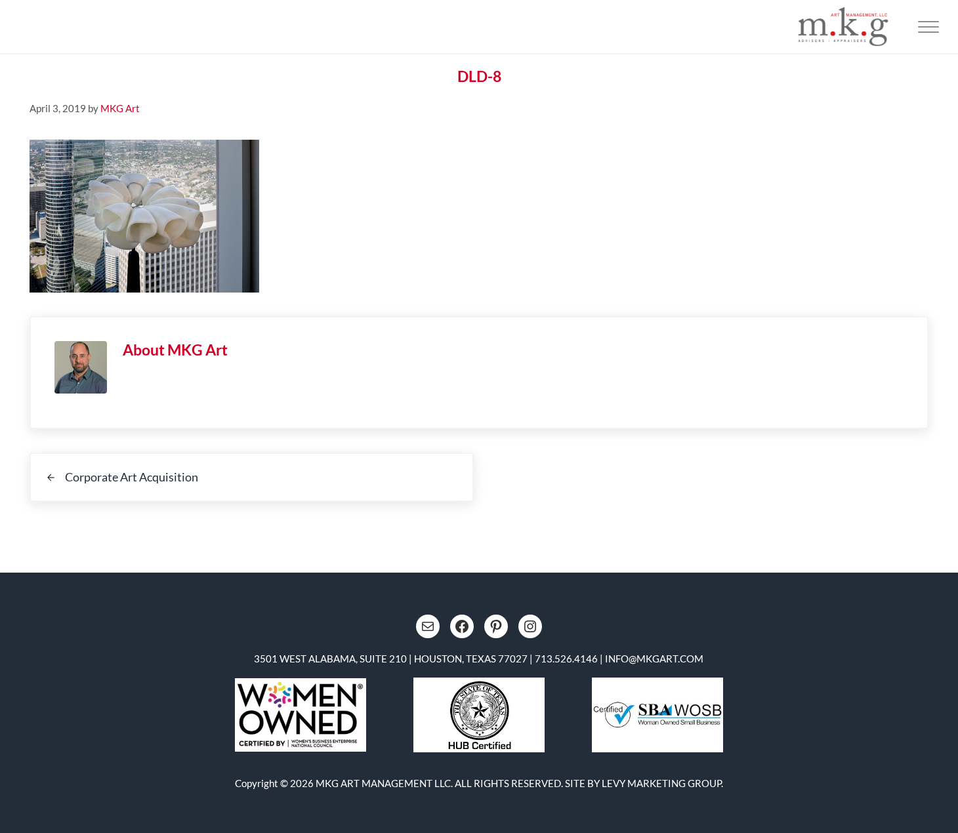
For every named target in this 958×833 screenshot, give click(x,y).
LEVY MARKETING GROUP (661, 783)
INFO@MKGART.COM (654, 658)
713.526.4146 (566, 658)
